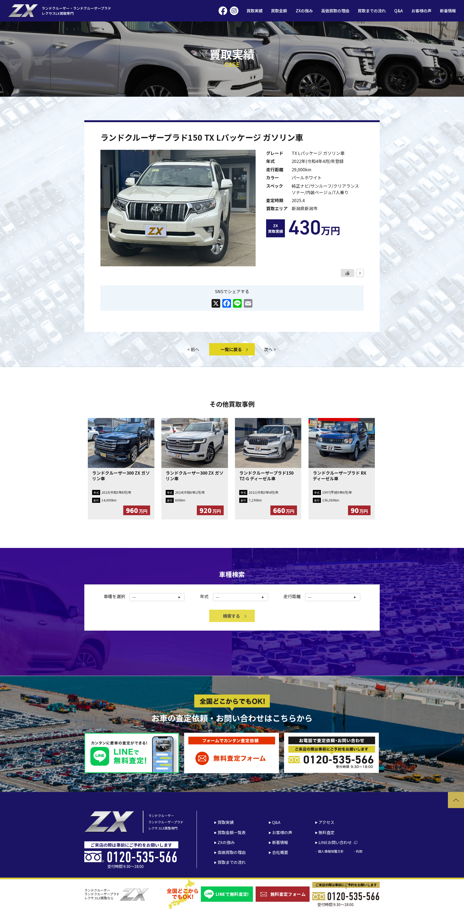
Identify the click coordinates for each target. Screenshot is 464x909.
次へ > (270, 349)
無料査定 (326, 832)
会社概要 (280, 852)
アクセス (326, 822)
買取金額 (279, 10)
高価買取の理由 (335, 10)
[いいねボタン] (347, 273)
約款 (359, 851)
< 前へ (193, 349)
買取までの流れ (372, 10)
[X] (216, 303)
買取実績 (255, 10)
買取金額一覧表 (232, 832)
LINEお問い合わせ (335, 842)
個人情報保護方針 (330, 851)
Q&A (398, 10)
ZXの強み (304, 10)
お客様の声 (421, 10)
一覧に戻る (231, 349)
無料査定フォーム (288, 894)
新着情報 (448, 10)
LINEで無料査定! (232, 894)
